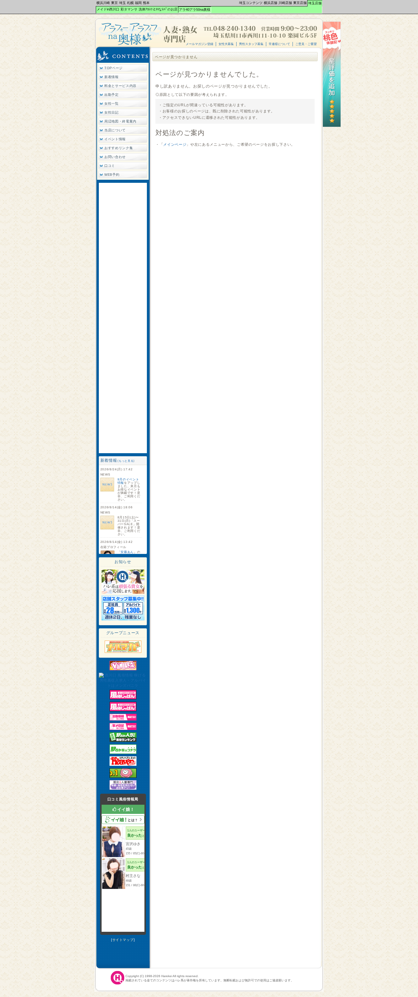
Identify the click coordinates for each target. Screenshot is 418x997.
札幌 (130, 3)
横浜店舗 (270, 3)
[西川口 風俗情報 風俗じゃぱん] (123, 698)
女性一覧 (111, 103)
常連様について (279, 44)
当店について (115, 130)
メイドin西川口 (108, 9)
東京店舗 (300, 3)
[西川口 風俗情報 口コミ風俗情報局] (123, 776)
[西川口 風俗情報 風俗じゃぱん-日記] (123, 729)
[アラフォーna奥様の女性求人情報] (123, 592)
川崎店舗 (285, 3)
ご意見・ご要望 (306, 44)
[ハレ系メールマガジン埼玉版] (123, 651)
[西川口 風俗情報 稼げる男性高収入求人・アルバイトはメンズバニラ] (123, 685)
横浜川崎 (103, 3)
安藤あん (127, 552)
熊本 (146, 3)
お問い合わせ (115, 157)
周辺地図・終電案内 (120, 121)
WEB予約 (111, 174)
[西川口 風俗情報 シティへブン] (123, 764)
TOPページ (113, 68)
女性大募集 (226, 44)
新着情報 (111, 77)
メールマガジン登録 (199, 44)
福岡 (138, 3)
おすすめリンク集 (118, 148)
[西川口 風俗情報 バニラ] (123, 669)
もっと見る (126, 460)
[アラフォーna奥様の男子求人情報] (123, 619)
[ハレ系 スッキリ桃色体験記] (332, 126)
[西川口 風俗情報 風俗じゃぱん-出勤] (123, 719)
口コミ (109, 165)
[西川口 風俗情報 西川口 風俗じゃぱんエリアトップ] (123, 710)
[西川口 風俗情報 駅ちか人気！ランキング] (123, 741)
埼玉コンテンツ (251, 3)
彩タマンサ (129, 9)
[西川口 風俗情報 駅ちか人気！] (123, 753)
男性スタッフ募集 (251, 44)
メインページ (174, 144)
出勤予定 (111, 94)
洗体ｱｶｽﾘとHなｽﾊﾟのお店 (158, 9)
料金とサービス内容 (120, 86)
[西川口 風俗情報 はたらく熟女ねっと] (123, 788)
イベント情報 (115, 139)
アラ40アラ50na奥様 (194, 9)
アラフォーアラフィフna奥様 (148, 33)
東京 (114, 3)
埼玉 (122, 3)
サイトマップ (123, 940)
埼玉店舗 (315, 3)
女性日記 (111, 112)
